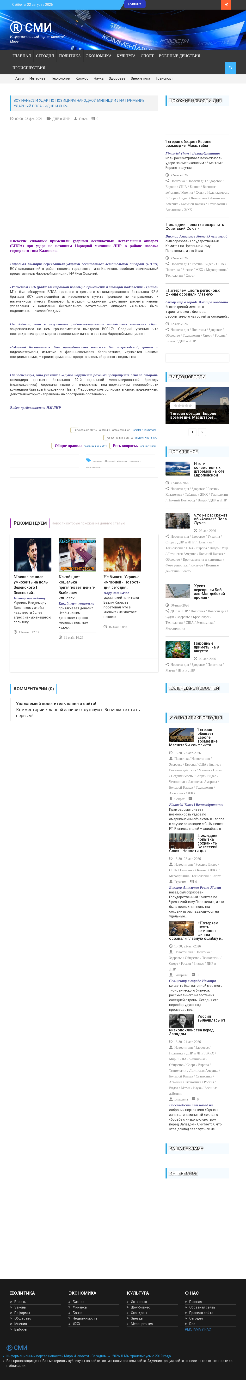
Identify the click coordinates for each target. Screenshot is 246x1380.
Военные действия (179, 56)
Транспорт (164, 78)
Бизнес (78, 1302)
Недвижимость (85, 1318)
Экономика (99, 56)
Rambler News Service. (144, 430)
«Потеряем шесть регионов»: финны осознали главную (193, 292)
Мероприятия (142, 1324)
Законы (20, 1307)
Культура (126, 56)
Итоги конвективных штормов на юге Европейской (209, 469)
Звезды (137, 1318)
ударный (134, 461)
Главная (21, 56)
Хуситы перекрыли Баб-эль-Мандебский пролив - (209, 592)
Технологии (60, 78)
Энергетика (140, 78)
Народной (110, 461)
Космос (81, 78)
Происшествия (28, 68)
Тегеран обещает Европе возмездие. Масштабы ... (193, 415)
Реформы (22, 1313)
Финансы (80, 1307)
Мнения (20, 1324)
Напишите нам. (148, 446)
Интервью (139, 1302)
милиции (97, 461)
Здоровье (117, 78)
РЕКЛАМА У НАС (198, 1329)
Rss (192, 1324)
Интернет (37, 78)
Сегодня (45, 56)
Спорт (147, 56)
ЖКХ (76, 1324)
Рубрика (134, 4)
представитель (93, 467)
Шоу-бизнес (140, 1307)
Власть (20, 1302)
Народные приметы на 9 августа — (206, 647)
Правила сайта (201, 1313)
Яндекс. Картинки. (146, 437)
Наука (99, 78)
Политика (70, 56)
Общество (22, 1318)
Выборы (20, 1329)
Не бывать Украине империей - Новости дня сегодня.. (122, 582)
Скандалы (139, 1313)
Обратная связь (202, 1307)
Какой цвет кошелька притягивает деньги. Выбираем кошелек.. (77, 587)
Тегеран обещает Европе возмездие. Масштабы (188, 143)
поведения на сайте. (95, 446)
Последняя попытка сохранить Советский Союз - (195, 226)
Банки (77, 1313)
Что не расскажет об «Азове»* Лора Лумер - (211, 519)
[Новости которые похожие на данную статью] (84, 523)
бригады (122, 461)
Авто (19, 78)
